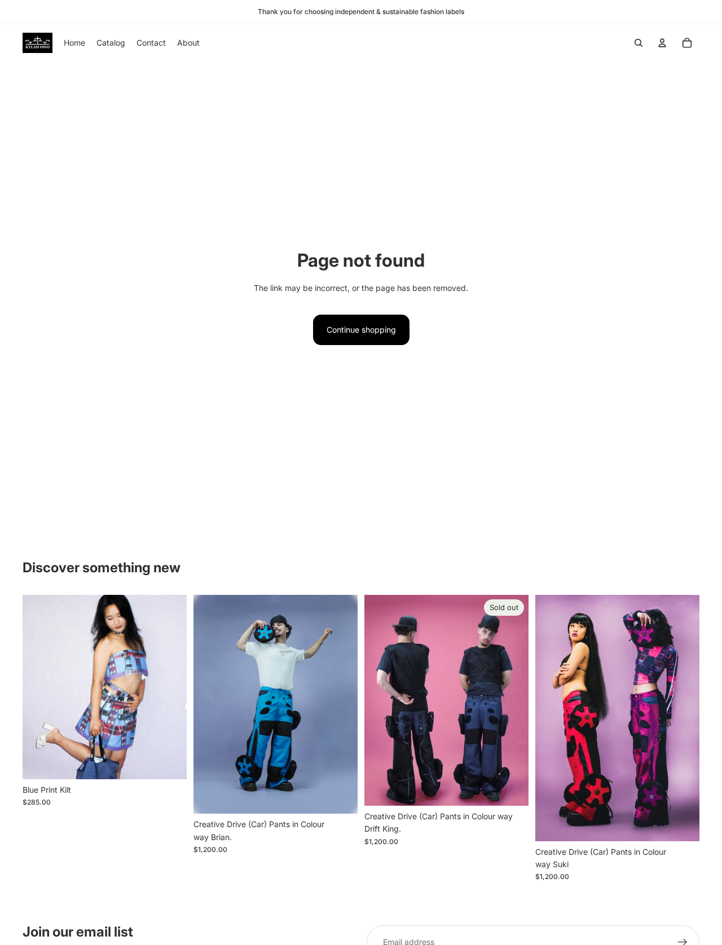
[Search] (638, 42)
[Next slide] (170, 687)
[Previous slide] (39, 687)
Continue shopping (361, 329)
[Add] (169, 762)
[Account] (662, 42)
